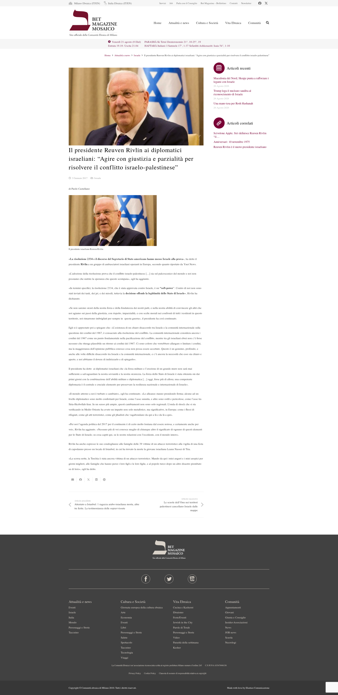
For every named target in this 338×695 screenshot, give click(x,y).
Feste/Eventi (179, 617)
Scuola (229, 637)
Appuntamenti (233, 607)
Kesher (177, 647)
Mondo (73, 622)
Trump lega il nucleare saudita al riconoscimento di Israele (232, 92)
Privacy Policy (135, 673)
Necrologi (230, 642)
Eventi (72, 607)
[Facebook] (260, 3)
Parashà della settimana (186, 642)
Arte (123, 612)
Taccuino (74, 632)
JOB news (230, 632)
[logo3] (93, 23)
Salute (124, 637)
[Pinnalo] (104, 479)
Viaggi (124, 657)
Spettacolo (126, 642)
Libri (123, 627)
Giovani (229, 612)
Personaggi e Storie (79, 627)
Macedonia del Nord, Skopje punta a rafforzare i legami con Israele (241, 79)
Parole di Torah (181, 627)
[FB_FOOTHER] (146, 579)
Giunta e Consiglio (235, 617)
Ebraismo (178, 612)
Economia (126, 617)
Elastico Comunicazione (257, 687)
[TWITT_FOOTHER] (169, 579)
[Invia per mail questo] (73, 479)
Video (176, 637)
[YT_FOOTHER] (192, 579)
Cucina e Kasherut (183, 607)
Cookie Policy (150, 673)
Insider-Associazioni (236, 622)
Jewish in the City (183, 622)
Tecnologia (127, 652)
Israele (97, 178)
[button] (267, 22)
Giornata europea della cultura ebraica (142, 607)
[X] (266, 3)
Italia (71, 617)
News (228, 627)
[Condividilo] (80, 479)
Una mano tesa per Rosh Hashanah (233, 103)
